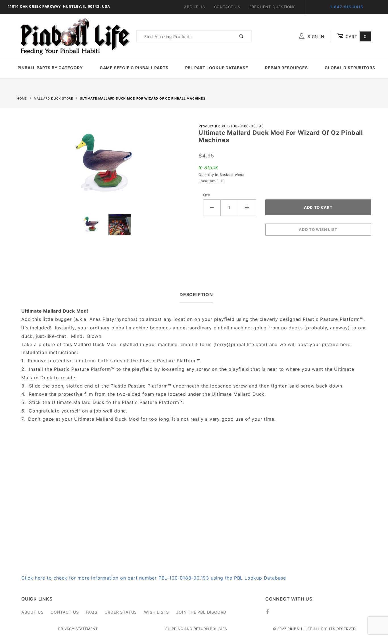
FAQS (91, 612)
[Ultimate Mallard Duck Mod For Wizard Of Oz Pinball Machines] (103, 167)
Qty (206, 195)
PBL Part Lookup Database (216, 67)
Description (196, 294)
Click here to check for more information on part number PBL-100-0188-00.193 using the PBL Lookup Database (153, 578)
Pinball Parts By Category (50, 67)
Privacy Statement (78, 629)
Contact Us (227, 7)
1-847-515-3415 (346, 7)
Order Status (121, 612)
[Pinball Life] (73, 35)
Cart (355, 36)
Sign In (315, 36)
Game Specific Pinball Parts (134, 67)
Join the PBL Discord (201, 612)
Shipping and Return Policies (196, 629)
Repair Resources (286, 67)
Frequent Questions (272, 7)
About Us (194, 7)
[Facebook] (270, 613)
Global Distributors (350, 67)
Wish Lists (156, 612)
